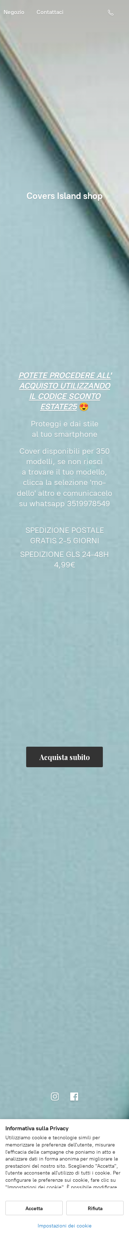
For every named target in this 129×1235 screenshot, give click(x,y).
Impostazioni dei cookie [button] (65, 1226)
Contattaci (50, 12)
